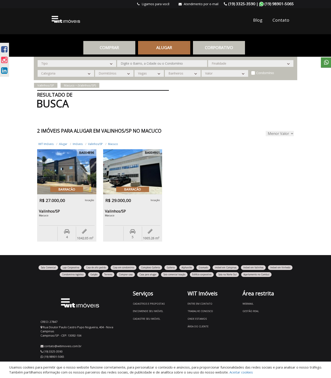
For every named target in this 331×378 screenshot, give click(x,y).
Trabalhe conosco (200, 311)
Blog (257, 20)
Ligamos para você (155, 4)
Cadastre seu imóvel (146, 318)
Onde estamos (197, 318)
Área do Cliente (198, 326)
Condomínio (265, 73)
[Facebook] (4, 49)
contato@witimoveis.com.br (63, 346)
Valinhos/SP (95, 144)
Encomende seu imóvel (148, 311)
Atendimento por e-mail (200, 4)
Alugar (63, 144)
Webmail (248, 303)
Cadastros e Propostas (149, 303)
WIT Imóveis (46, 144)
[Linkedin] (4, 70)
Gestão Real (251, 311)
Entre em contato (200, 303)
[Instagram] (4, 60)
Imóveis (78, 144)
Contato (280, 20)
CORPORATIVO (219, 47)
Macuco (113, 144)
